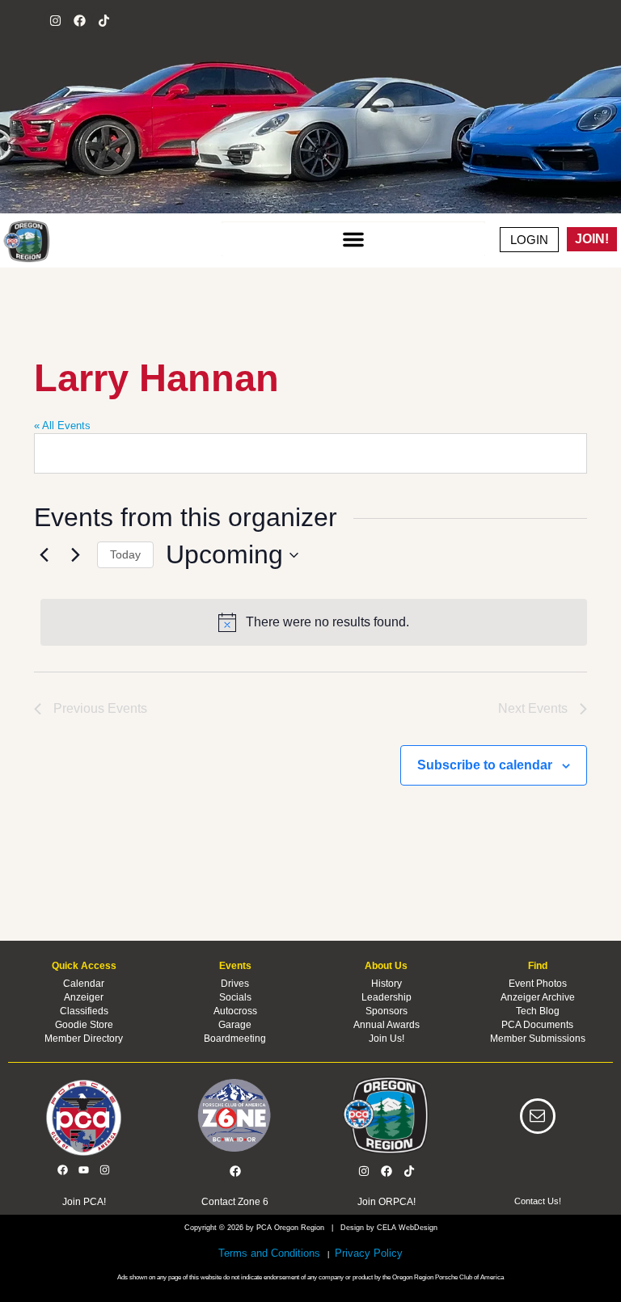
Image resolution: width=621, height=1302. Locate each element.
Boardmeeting (235, 1038)
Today (125, 554)
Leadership (386, 997)
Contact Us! (537, 1201)
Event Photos (538, 983)
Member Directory (83, 1038)
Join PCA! (84, 1201)
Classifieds (84, 1011)
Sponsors (386, 1011)
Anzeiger (84, 997)
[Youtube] (84, 1170)
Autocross (235, 1011)
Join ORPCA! (386, 1201)
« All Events (62, 425)
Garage (234, 1024)
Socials (235, 997)
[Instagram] (56, 20)
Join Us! (386, 1038)
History (386, 983)
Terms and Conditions (269, 1253)
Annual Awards (386, 1024)
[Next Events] (75, 555)
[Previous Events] (43, 555)
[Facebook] (80, 20)
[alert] (313, 622)
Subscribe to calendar (484, 765)
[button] (354, 239)
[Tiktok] (104, 20)
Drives (235, 983)
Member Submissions (537, 1038)
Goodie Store (84, 1024)
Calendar (83, 983)
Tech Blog (538, 1011)
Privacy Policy (367, 1253)
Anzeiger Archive (538, 997)
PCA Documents (537, 1024)
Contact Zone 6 (234, 1201)
